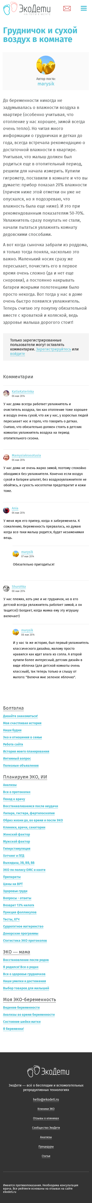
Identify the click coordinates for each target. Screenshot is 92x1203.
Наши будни (12, 730)
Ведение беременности (21, 1008)
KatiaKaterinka (23, 392)
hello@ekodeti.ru (46, 1100)
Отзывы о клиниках (46, 1118)
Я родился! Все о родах (20, 967)
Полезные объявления (21, 766)
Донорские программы (20, 934)
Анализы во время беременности (29, 1015)
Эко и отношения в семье (22, 737)
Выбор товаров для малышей (26, 988)
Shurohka (19, 587)
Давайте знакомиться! (20, 716)
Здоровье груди (15, 891)
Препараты (12, 877)
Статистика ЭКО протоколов (25, 941)
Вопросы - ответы (17, 898)
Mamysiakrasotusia (26, 456)
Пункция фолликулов (20, 912)
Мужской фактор (16, 842)
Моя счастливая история (22, 723)
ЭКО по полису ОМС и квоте (24, 870)
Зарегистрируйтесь (53, 349)
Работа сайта (13, 744)
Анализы (10, 785)
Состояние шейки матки (22, 1022)
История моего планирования (26, 751)
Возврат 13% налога (18, 905)
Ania (15, 508)
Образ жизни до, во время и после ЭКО (33, 820)
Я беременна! (13, 1029)
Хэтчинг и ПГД (13, 856)
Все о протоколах (16, 792)
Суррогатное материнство (23, 926)
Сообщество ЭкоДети (46, 1127)
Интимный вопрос (17, 759)
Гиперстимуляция (16, 849)
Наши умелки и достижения (24, 981)
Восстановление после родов (26, 960)
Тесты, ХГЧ (11, 919)
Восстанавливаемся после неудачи (30, 806)
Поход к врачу (14, 799)
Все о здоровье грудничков (24, 974)
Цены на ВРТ (13, 884)
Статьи (46, 1156)
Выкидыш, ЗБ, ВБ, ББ (18, 863)
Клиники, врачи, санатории (24, 827)
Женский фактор (16, 835)
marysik (46, 84)
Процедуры (46, 1146)
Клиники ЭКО (46, 1109)
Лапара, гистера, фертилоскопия (29, 813)
